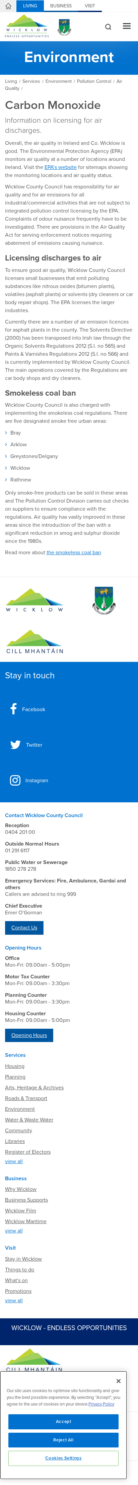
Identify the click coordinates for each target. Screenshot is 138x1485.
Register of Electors (28, 1152)
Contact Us (24, 927)
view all (14, 1161)
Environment (20, 1109)
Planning (15, 1077)
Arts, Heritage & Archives (34, 1087)
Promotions (18, 1291)
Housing (14, 1066)
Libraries (15, 1141)
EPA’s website (61, 167)
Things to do (19, 1269)
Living (30, 6)
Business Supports (26, 1200)
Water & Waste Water (29, 1120)
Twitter (34, 745)
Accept (63, 1421)
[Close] (118, 1381)
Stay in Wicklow (23, 1259)
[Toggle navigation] (127, 26)
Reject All (63, 1440)
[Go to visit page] (103, 600)
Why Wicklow (21, 1189)
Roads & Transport (26, 1098)
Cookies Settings (63, 1458)
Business (61, 6)
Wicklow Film (20, 1210)
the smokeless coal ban (74, 552)
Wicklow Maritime (26, 1221)
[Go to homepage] (34, 641)
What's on (16, 1280)
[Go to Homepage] (34, 600)
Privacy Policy (101, 1404)
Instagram (36, 780)
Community (18, 1130)
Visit (90, 6)
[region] (63, 1425)
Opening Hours (29, 1035)
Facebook (33, 709)
